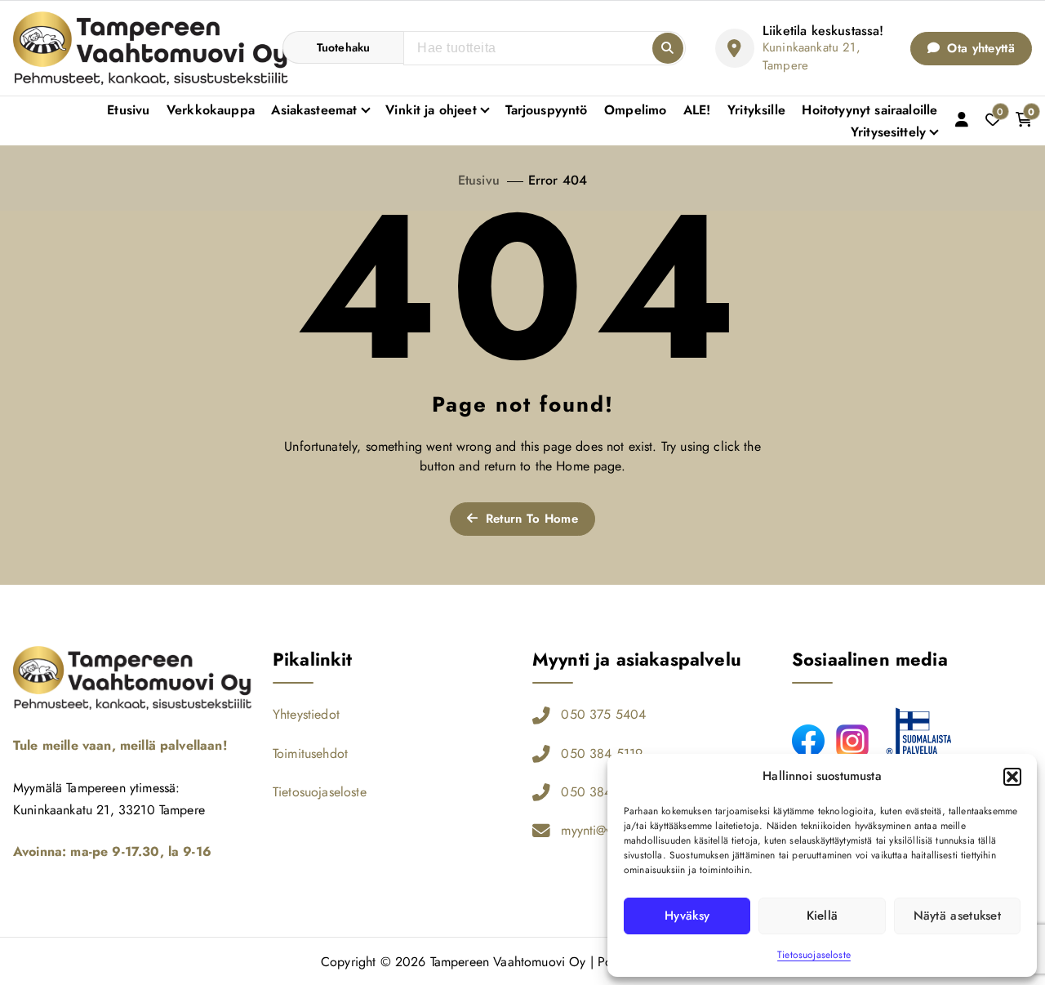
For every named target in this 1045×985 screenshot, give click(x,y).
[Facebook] (808, 740)
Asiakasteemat (314, 109)
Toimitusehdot (310, 753)
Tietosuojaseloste (814, 954)
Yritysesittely (888, 132)
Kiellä (822, 916)
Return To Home (529, 519)
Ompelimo (635, 109)
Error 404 (557, 180)
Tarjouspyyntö (546, 109)
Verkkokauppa (211, 109)
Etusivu (128, 109)
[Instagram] (852, 740)
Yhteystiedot (306, 714)
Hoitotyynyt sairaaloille (869, 109)
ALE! (697, 109)
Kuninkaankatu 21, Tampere (811, 56)
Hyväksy (687, 916)
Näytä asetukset (958, 916)
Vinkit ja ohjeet (431, 109)
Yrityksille (756, 109)
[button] (1012, 777)
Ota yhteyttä (979, 48)
